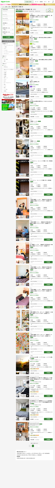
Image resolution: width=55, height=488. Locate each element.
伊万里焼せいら (34, 454)
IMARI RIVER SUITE (34, 424)
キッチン (5, 71)
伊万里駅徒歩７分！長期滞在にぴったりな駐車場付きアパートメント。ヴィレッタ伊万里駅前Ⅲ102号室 (41, 402)
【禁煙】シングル (34, 121)
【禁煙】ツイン (33, 141)
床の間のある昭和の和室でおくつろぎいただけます (41, 101)
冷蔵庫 (5, 76)
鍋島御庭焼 (39, 454)
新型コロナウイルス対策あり (9, 69)
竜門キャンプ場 (41, 453)
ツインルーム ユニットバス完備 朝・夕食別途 (40, 180)
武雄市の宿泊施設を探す (30, 458)
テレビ (5, 79)
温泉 (4, 84)
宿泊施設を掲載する (29, 1)
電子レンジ (6, 77)
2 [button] (35, 445)
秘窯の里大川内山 (24, 454)
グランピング (6, 53)
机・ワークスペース (7, 82)
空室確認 (48, 32)
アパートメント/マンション (8, 45)
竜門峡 (29, 454)
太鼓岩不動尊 (19, 453)
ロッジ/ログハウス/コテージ (8, 51)
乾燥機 (5, 74)
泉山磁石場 (19, 454)
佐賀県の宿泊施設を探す (21, 458)
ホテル (5, 48)
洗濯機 (5, 72)
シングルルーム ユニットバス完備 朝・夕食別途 (41, 160)
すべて (5, 57)
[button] (38, 446)
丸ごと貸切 (6, 59)
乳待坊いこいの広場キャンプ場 (27, 453)
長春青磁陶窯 (47, 453)
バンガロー (6, 50)
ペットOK (5, 89)
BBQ (4, 87)
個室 (4, 61)
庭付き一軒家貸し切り (35, 81)
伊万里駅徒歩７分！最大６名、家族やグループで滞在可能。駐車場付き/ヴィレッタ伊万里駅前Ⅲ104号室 (41, 379)
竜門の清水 (36, 453)
